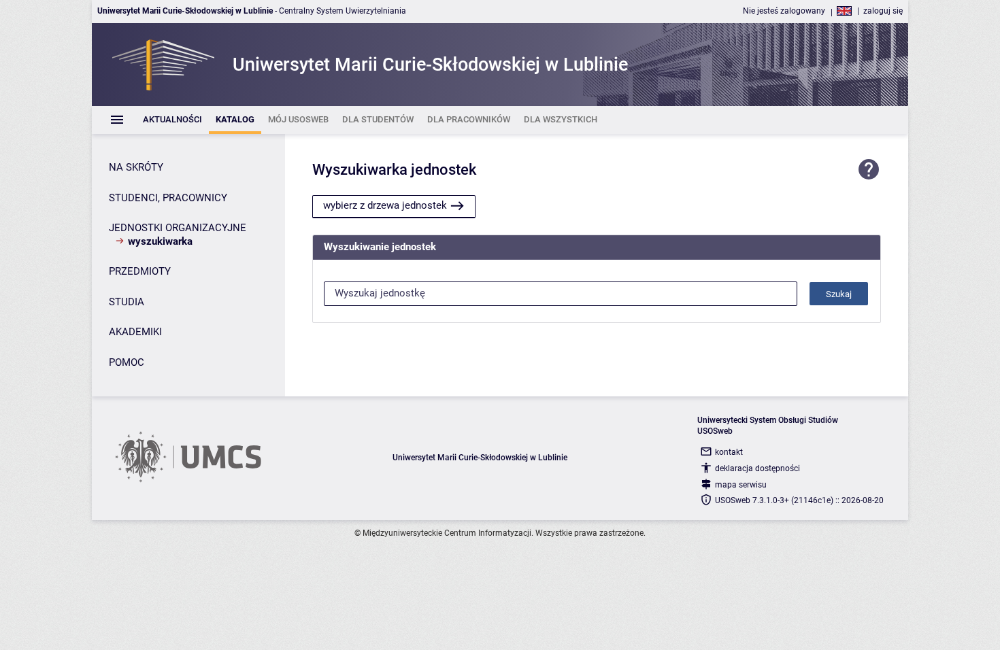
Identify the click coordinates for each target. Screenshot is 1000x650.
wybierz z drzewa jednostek (385, 205)
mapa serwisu (741, 485)
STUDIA (126, 302)
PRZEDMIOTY (140, 271)
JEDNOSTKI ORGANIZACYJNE (177, 228)
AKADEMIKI (135, 332)
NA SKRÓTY (136, 167)
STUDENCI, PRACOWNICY (168, 198)
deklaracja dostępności (757, 468)
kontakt (729, 452)
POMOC (126, 362)
